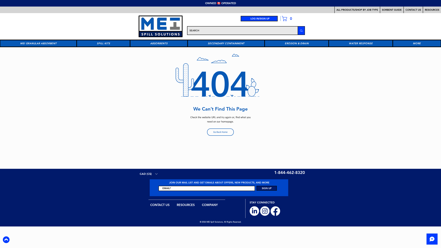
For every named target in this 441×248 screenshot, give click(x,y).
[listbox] (148, 174)
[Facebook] (275, 211)
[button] (391, 10)
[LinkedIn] (254, 211)
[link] (288, 18)
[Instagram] (265, 211)
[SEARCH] (301, 31)
